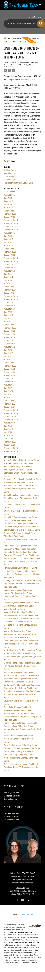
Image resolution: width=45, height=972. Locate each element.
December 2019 (11, 448)
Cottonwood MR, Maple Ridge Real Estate (22, 530)
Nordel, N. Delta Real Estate (16, 637)
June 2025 (8, 239)
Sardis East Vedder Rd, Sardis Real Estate (22, 685)
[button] (17, 900)
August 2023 (9, 309)
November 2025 (11, 223)
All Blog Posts (10, 170)
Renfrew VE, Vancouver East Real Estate (21, 675)
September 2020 (11, 420)
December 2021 (11, 372)
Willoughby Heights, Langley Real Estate (21, 764)
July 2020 (8, 426)
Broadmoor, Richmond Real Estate (18, 482)
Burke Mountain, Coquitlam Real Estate (20, 485)
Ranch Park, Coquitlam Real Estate (19, 672)
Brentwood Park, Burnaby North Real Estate (22, 479)
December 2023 (11, 296)
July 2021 (8, 388)
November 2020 (11, 413)
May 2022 (8, 356)
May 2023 (8, 318)
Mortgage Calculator (12, 796)
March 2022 (9, 363)
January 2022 (9, 369)
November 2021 (11, 375)
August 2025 (9, 233)
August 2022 (9, 347)
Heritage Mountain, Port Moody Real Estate (22, 580)
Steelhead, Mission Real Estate (17, 710)
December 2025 (11, 220)
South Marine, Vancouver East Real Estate (22, 691)
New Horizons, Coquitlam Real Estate (20, 634)
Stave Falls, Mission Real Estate (18, 707)
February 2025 (10, 252)
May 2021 (8, 394)
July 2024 (8, 274)
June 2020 (8, 429)
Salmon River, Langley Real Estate (18, 682)
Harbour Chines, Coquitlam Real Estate (20, 568)
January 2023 (9, 331)
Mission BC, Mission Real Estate (18, 622)
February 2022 (10, 366)
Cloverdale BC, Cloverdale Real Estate (20, 523)
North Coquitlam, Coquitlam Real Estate (21, 641)
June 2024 (8, 277)
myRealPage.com (27, 914)
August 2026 (9, 195)
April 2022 (8, 359)
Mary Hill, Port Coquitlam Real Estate (20, 612)
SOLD (39, 17)
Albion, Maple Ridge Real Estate (18, 466)
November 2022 (11, 337)
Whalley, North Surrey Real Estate (18, 751)
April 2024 (8, 283)
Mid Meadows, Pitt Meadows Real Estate (22, 618)
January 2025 (9, 255)
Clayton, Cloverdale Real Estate (17, 520)
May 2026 (8, 204)
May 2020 (8, 432)
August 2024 (9, 271)
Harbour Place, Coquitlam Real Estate (20, 571)
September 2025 (11, 230)
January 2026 (9, 217)
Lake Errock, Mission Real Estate (18, 590)
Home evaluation (11, 816)
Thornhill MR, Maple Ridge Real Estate (20, 723)
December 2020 (11, 410)
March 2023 (9, 325)
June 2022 (8, 353)
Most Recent (9, 192)
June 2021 (8, 391)
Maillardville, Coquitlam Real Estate (19, 606)
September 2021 (11, 382)
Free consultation (11, 820)
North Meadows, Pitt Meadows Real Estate (22, 650)
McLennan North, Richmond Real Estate (21, 615)
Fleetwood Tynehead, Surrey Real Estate (21, 555)
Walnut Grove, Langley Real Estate (18, 736)
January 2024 (9, 293)
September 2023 (11, 305)
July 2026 (8, 198)
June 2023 (8, 315)
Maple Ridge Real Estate (14, 609)
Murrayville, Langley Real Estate (18, 631)
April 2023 (8, 321)
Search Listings (10, 799)
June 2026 (8, 201)
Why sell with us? (11, 813)
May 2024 (8, 280)
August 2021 (9, 385)
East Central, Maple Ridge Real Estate (20, 549)
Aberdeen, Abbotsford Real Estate (19, 463)
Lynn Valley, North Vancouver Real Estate (21, 603)
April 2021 (8, 397)
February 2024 (10, 290)
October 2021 (10, 378)
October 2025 (10, 226)
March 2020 (9, 438)
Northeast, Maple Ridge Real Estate (19, 653)
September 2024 (11, 268)
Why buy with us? (11, 793)
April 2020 (8, 435)
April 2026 (8, 207)
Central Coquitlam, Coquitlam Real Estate (21, 495)
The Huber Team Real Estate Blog (18, 183)
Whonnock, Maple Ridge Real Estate (19, 754)
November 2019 (11, 451)
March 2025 (9, 249)
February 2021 (10, 404)
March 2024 (9, 287)
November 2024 (11, 261)
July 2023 (8, 312)
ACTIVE (30, 17)
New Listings (9, 173)
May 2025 (8, 242)
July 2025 (8, 236)
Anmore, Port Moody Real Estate (18, 470)
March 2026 (9, 211)
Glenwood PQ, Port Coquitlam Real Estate (22, 558)
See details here (27, 79)
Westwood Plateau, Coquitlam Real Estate (22, 748)
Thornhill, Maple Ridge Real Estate (19, 726)
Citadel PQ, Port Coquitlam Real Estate (20, 517)
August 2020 (9, 423)
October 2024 (10, 264)
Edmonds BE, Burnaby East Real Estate (21, 552)
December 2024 (11, 258)
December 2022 (11, 334)
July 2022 (8, 350)
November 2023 (11, 299)
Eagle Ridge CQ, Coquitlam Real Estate (20, 546)
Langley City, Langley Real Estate (18, 593)
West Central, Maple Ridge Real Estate (20, 745)
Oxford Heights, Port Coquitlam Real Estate (22, 663)
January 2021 (9, 407)
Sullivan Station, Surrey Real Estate (19, 713)
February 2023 (10, 328)
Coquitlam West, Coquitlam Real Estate (21, 527)
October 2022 (10, 340)
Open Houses (10, 176)
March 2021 (9, 400)
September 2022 (11, 343)
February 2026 (10, 214)
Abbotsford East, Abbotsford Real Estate (21, 460)
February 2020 (10, 442)
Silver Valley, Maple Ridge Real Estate (20, 688)
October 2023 (10, 302)
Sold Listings (9, 179)
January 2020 (9, 445)
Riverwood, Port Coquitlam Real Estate (20, 679)
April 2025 (8, 245)
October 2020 (10, 416)
